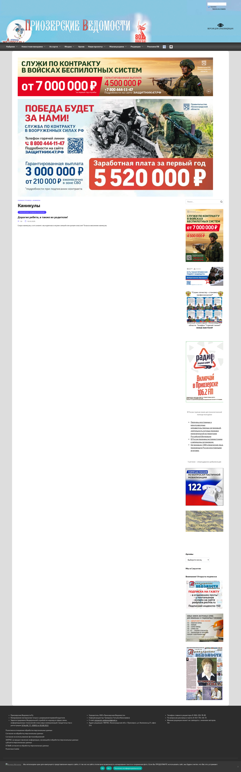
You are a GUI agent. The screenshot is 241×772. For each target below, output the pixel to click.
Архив (81, 46)
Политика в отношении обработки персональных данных (29, 730)
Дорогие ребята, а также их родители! (43, 217)
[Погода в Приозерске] (216, 5)
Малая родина (116, 46)
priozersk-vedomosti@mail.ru (106, 720)
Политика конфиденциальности (127, 768)
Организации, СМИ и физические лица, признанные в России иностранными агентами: (207, 448)
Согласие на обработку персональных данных (24, 733)
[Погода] (212, 6)
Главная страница (25, 200)
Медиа (68, 46)
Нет (109, 768)
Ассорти (53, 46)
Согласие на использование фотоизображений (25, 737)
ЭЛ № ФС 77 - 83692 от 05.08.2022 (35, 725)
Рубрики (10, 46)
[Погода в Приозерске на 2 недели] (219, 9)
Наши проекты (95, 46)
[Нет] (238, 766)
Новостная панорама (32, 46)
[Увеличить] (220, 270)
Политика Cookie (12, 749)
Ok (102, 768)
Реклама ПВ (153, 46)
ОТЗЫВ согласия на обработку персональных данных (27, 746)
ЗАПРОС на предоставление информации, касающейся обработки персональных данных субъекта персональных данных (42, 741)
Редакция (135, 46)
